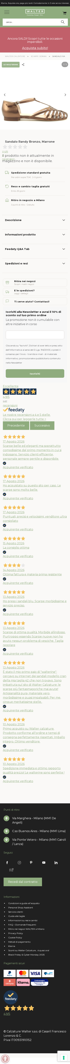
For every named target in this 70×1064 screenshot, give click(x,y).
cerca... (10, 22)
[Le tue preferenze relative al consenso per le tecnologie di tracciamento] (63, 1057)
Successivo (42, 425)
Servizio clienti (15, 911)
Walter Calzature (15, 56)
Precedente (16, 425)
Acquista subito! (35, 48)
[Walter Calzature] (35, 12)
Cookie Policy (15, 937)
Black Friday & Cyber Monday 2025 (26, 954)
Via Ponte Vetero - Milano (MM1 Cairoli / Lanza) (39, 842)
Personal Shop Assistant (20, 907)
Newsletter (11, 869)
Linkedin (56, 862)
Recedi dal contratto (23, 882)
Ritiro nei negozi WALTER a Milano (26, 929)
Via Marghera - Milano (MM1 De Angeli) (34, 820)
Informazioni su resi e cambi (22, 920)
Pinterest (31, 862)
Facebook (7, 862)
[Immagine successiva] (65, 95)
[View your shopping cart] (64, 13)
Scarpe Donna (39, 56)
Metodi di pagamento (19, 941)
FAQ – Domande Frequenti (22, 924)
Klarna (11, 946)
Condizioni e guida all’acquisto (23, 903)
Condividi (24, 64)
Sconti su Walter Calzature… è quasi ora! (28, 950)
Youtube (43, 862)
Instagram (19, 862)
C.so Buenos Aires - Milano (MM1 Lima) (39, 831)
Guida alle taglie (16, 916)
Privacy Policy (15, 933)
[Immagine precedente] (5, 95)
